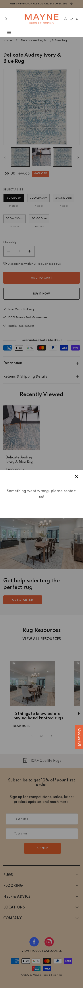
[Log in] (65, 18)
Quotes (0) (79, 737)
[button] (6, 32)
